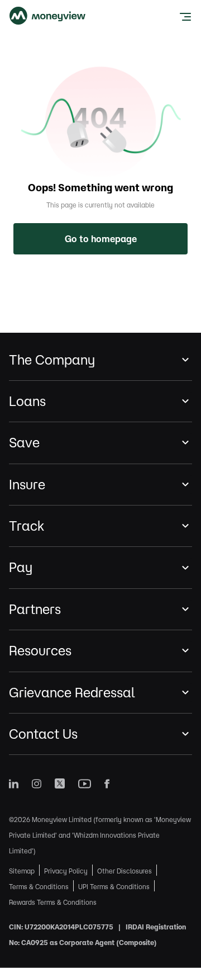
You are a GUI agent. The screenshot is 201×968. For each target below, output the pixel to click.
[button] (100, 360)
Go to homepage (101, 239)
